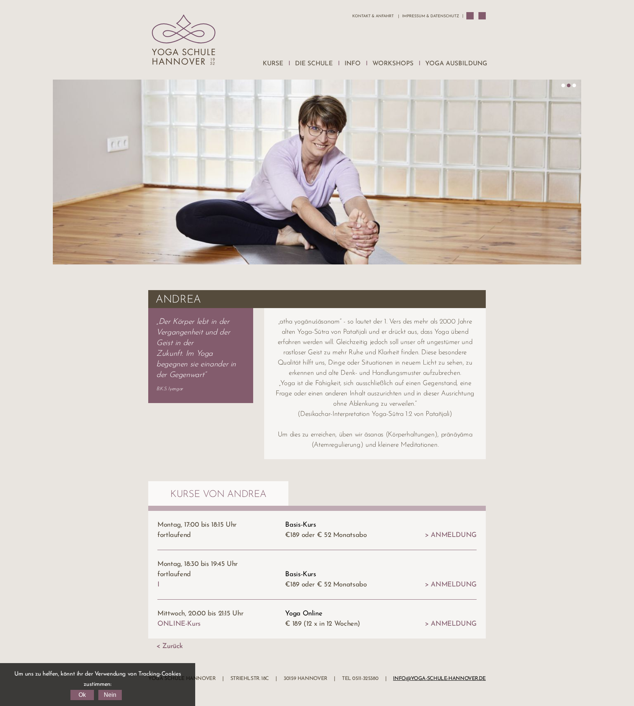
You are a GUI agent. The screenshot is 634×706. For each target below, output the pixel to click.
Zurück (172, 646)
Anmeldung (454, 535)
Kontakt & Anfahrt (373, 16)
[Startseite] (183, 42)
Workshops (392, 64)
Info (353, 64)
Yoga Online (303, 613)
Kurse (273, 64)
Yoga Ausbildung (456, 64)
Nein (110, 695)
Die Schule (314, 64)
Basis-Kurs (300, 525)
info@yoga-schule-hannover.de (439, 678)
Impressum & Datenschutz (430, 16)
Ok (82, 695)
